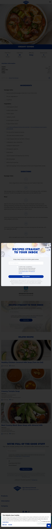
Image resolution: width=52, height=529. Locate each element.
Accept (10, 524)
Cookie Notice (5, 522)
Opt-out (4, 524)
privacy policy (25, 271)
